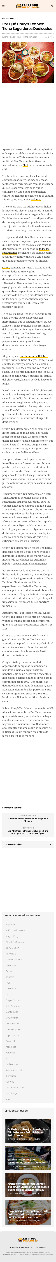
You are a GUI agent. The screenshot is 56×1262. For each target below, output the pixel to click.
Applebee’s (11, 924)
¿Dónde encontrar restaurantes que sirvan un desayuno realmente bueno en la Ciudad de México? (28, 1187)
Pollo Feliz (10, 1046)
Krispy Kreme (12, 1000)
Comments (13, 844)
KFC (7, 994)
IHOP (7, 982)
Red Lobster (12, 1064)
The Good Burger (14, 1087)
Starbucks (10, 1076)
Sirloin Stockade (14, 1070)
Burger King (11, 936)
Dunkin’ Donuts (13, 959)
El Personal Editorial (11, 37)
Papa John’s (12, 1035)
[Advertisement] (28, 116)
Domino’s (10, 953)
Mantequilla (11, 1011)
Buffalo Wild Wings (15, 930)
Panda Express (13, 1029)
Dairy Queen (12, 947)
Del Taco (36, 199)
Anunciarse (11, 1099)
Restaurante (8, 18)
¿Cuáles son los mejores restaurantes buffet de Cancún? (26, 1161)
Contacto (41, 1247)
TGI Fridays (11, 1093)
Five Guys (10, 965)
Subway (9, 1081)
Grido (8, 971)
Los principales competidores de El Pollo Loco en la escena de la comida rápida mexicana (28, 1214)
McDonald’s (12, 1017)
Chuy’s (6, 267)
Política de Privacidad (21, 1247)
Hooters (9, 977)
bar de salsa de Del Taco (34, 356)
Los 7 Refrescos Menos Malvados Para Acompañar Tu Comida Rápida (28, 832)
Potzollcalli (11, 1052)
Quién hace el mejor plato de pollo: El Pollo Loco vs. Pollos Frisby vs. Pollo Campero (28, 1132)
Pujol (8, 1058)
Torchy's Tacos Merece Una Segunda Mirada (28, 820)
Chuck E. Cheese (14, 942)
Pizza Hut (10, 1041)
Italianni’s (10, 988)
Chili (25, 165)
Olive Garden (12, 1023)
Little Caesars (12, 1006)
